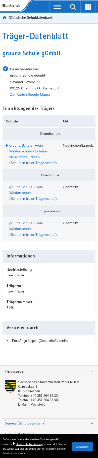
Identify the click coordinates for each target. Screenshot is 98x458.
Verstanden (82, 446)
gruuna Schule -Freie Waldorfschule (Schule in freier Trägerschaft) (33, 193)
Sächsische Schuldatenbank (31, 17)
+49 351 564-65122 (45, 396)
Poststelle (38, 404)
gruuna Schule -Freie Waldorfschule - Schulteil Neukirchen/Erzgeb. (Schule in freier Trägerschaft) (33, 154)
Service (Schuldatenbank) (25, 424)
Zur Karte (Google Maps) (30, 94)
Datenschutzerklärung (29, 444)
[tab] (49, 372)
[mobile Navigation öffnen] (57, 7)
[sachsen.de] (12, 6)
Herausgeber (15, 372)
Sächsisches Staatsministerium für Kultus (48, 382)
